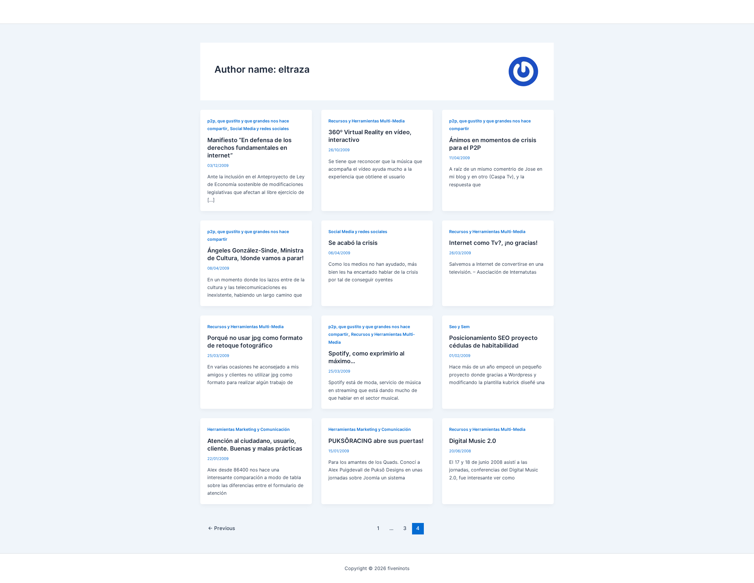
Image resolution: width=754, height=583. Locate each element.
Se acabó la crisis (353, 242)
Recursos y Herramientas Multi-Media (366, 120)
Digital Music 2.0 (472, 440)
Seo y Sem (459, 326)
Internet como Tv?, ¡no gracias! (493, 242)
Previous (221, 528)
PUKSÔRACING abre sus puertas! (376, 440)
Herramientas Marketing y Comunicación (248, 429)
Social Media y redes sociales (259, 128)
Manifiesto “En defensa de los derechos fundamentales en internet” (249, 148)
